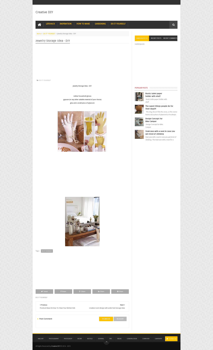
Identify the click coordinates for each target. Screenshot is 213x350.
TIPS (110, 339)
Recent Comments (170, 38)
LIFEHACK (50, 24)
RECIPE (80, 339)
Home (39, 34)
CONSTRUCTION (132, 339)
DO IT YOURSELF (118, 24)
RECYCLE (90, 339)
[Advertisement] (82, 62)
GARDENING (100, 24)
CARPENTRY (158, 339)
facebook (106, 319)
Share (64, 291)
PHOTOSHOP (68, 339)
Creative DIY (44, 12)
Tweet (45, 291)
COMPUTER (145, 339)
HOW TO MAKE (83, 24)
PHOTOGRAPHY (54, 339)
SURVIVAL (101, 339)
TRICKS (119, 339)
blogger (120, 319)
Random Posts (142, 38)
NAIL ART (41, 339)
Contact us (172, 339)
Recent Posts (156, 38)
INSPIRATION (65, 24)
